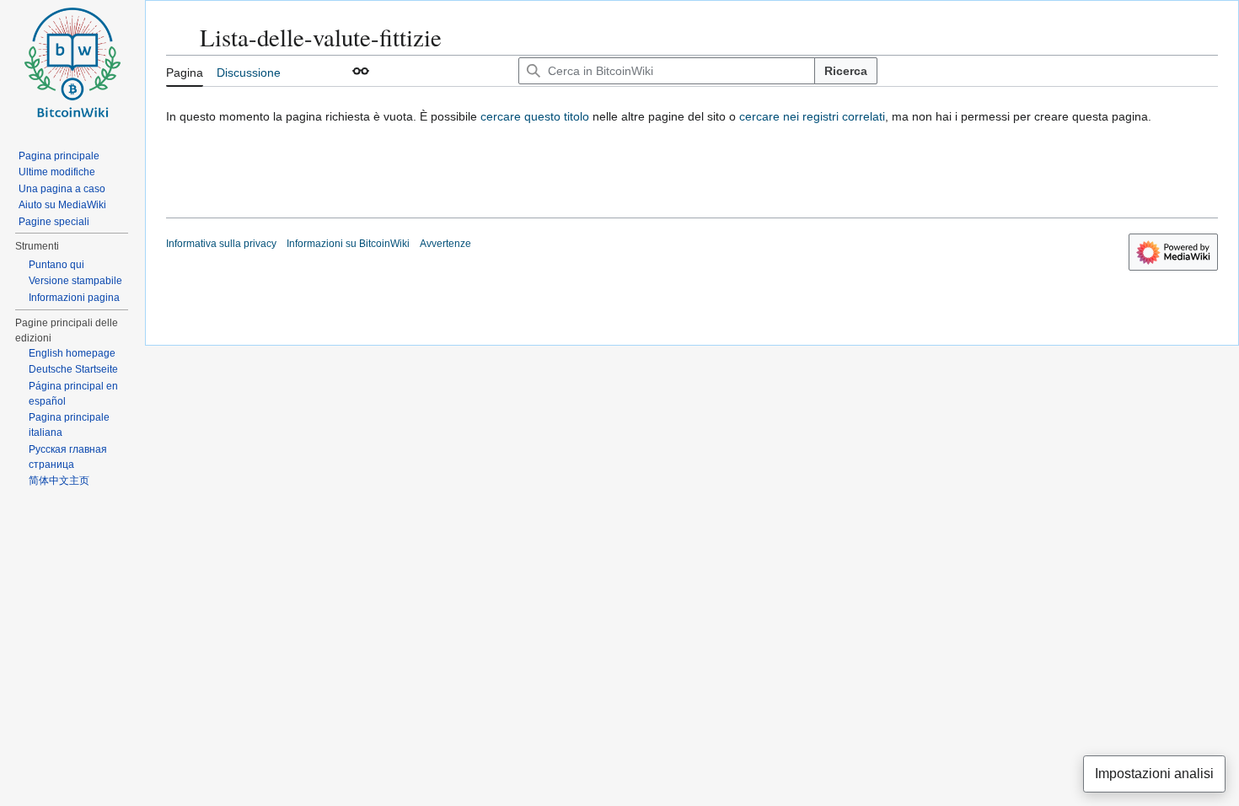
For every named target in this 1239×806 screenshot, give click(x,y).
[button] (361, 70)
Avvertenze (445, 244)
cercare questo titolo (534, 116)
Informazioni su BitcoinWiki (348, 244)
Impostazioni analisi (1154, 773)
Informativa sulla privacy (221, 244)
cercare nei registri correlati (812, 116)
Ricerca (845, 71)
